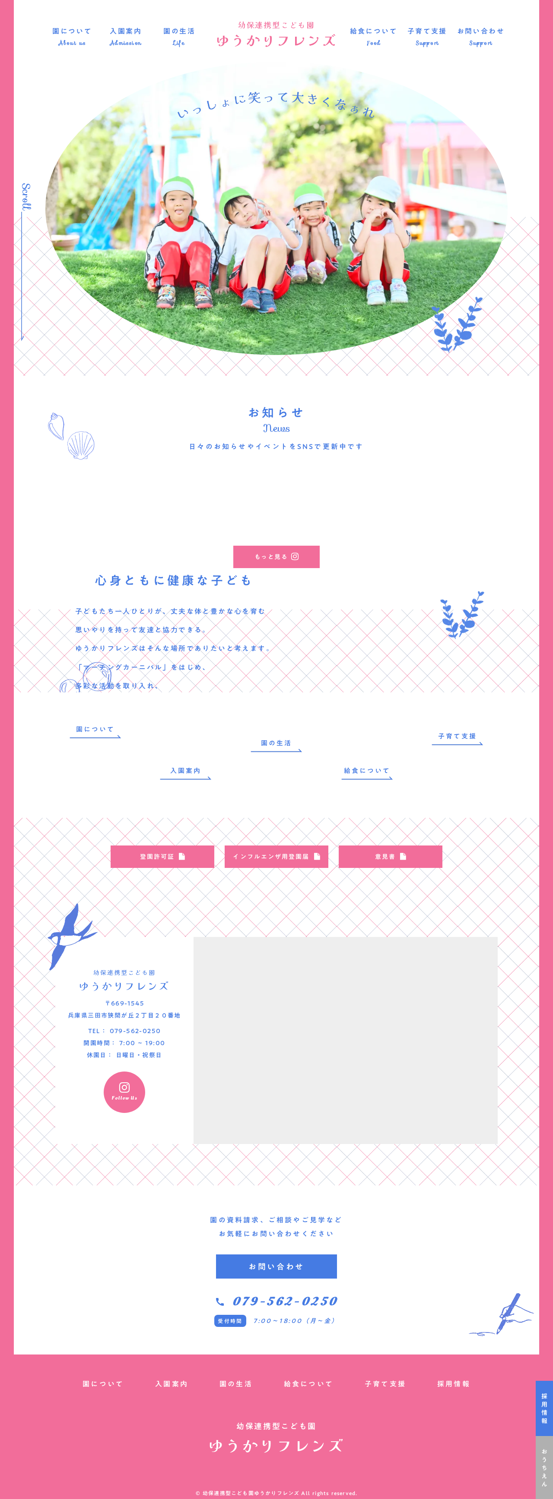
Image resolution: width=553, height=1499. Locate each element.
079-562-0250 (285, 1301)
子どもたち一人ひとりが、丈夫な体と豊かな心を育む (170, 611)
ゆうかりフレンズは (111, 648)
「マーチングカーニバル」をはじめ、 (142, 667)
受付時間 (230, 1321)
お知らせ (276, 412)
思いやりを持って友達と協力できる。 (142, 630)
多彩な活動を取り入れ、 (118, 686)
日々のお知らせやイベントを (243, 446)
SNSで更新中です (330, 446)
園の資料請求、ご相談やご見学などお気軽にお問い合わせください (276, 1227)
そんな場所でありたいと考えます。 (210, 648)
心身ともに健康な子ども (174, 580)
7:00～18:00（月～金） (296, 1321)
